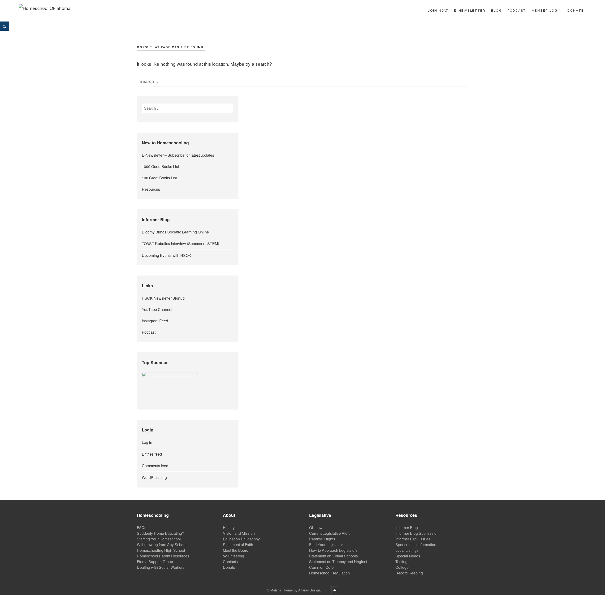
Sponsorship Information (415, 544)
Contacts (230, 561)
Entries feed (152, 454)
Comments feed (155, 465)
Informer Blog (406, 527)
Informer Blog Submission (417, 533)
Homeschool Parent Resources (163, 556)
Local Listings (407, 550)
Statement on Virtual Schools (333, 556)
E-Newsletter (469, 10)
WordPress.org (154, 477)
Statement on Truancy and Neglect (338, 561)
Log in (147, 442)
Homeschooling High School (161, 550)
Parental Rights (322, 539)
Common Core (321, 567)
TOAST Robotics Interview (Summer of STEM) (180, 243)
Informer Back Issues (412, 539)
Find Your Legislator (326, 544)
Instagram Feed (155, 320)
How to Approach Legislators (333, 550)
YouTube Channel (157, 309)
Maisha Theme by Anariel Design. (296, 590)
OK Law (316, 527)
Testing (401, 561)
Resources (151, 189)
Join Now (438, 10)
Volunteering (233, 556)
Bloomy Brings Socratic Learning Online (175, 232)
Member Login (547, 10)
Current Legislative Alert (329, 533)
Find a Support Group (155, 561)
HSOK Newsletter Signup (163, 298)
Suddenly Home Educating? (160, 533)
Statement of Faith (238, 544)
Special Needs (407, 556)
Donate (575, 10)
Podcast (517, 10)
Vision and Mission (239, 533)
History (229, 527)
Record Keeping (409, 573)
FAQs (141, 527)
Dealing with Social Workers (160, 567)
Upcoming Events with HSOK (166, 255)
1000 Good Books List (160, 166)
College (402, 567)
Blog (496, 10)
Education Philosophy (241, 539)
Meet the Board (235, 550)
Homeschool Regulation (329, 573)
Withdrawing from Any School (161, 544)
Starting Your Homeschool (159, 539)
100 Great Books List (159, 178)
